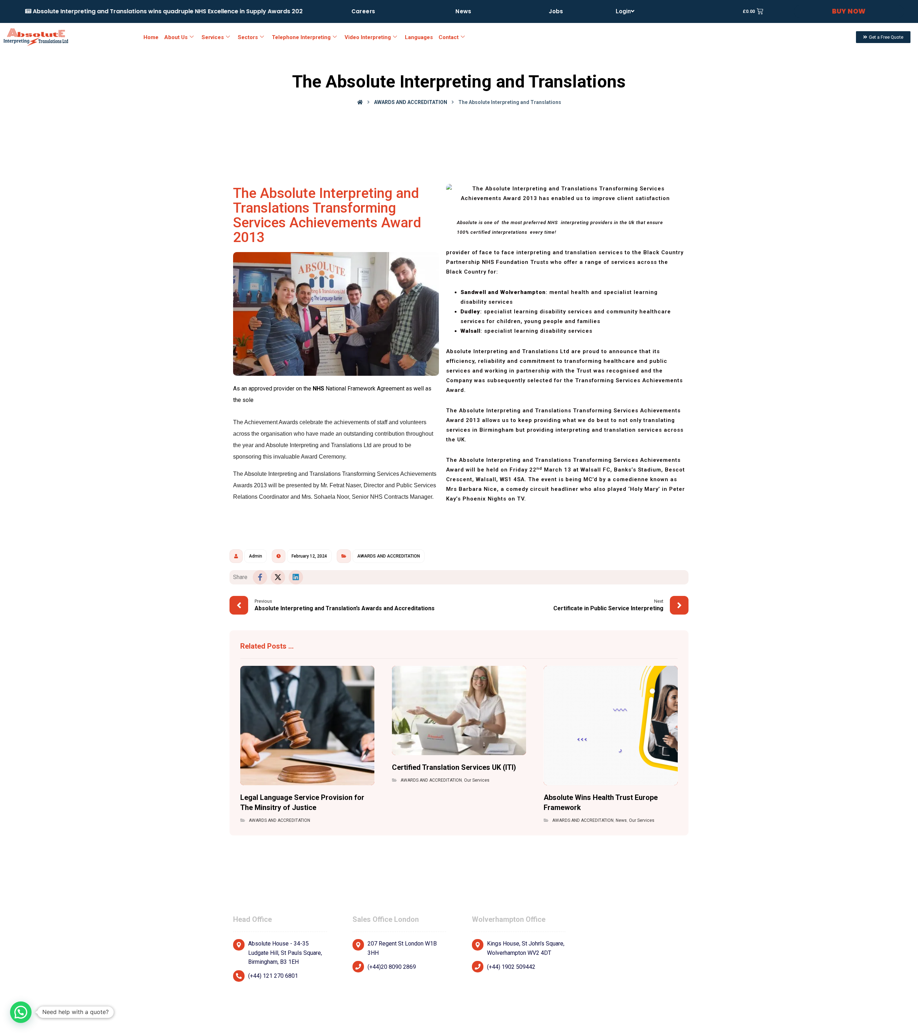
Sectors (248, 37)
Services (213, 37)
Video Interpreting (368, 37)
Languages (419, 37)
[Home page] (360, 102)
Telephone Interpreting (301, 37)
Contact (449, 37)
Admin (255, 556)
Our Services (476, 780)
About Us (176, 37)
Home (150, 37)
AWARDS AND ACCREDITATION (388, 556)
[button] (260, 577)
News (621, 820)
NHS (318, 388)
